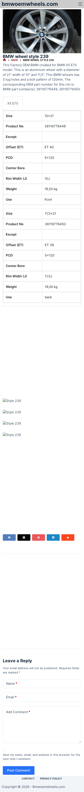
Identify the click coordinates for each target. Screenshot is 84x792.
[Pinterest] (38, 537)
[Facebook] (9, 537)
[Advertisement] (42, 352)
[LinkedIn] (53, 537)
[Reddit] (67, 537)
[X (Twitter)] (23, 537)
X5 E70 (12, 103)
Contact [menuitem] (28, 778)
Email (11, 697)
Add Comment (18, 712)
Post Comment (18, 770)
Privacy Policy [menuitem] (51, 778)
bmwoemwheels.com (30, 4)
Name (11, 683)
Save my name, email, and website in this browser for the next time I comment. (41, 757)
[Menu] (80, 4)
